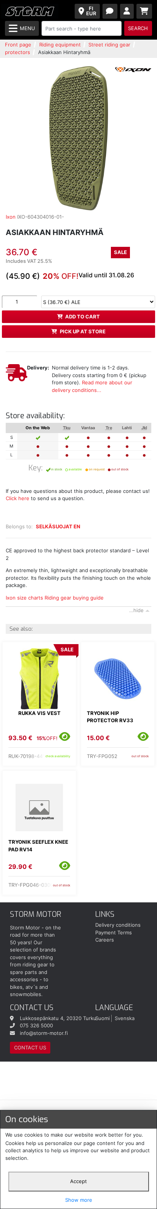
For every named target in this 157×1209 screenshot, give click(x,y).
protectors (17, 52)
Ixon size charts (24, 598)
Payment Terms (113, 932)
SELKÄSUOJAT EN (58, 526)
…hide (136, 610)
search (138, 28)
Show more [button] (78, 1200)
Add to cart (82, 316)
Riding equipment (60, 45)
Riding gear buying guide (74, 598)
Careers (104, 940)
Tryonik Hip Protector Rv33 (110, 717)
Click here (17, 498)
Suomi (102, 1018)
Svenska (125, 1018)
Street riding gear (109, 45)
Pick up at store (83, 331)
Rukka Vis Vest (39, 713)
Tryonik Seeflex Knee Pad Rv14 (38, 845)
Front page (18, 45)
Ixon (11, 217)
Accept (78, 1181)
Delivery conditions (118, 925)
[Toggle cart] (144, 11)
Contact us (30, 1047)
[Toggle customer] (127, 11)
